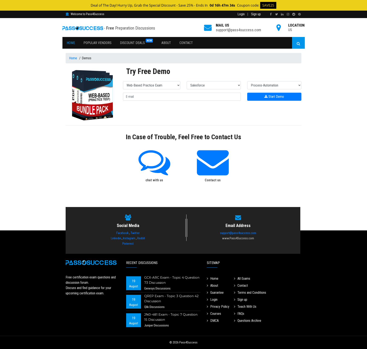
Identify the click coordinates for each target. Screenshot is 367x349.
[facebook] (271, 14)
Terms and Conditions (251, 293)
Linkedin (116, 238)
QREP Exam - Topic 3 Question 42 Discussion (171, 298)
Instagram (129, 238)
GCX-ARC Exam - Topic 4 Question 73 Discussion (171, 280)
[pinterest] (299, 14)
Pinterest (128, 243)
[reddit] (294, 14)
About (166, 43)
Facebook (122, 233)
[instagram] (288, 14)
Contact (186, 43)
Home (71, 43)
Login (241, 14)
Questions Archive (249, 321)
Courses (215, 314)
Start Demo (276, 97)
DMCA (214, 321)
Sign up (256, 14)
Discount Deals (136, 42)
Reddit (141, 238)
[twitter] (276, 14)
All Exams (243, 279)
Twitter (135, 233)
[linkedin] (282, 14)
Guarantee (217, 293)
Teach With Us (246, 307)
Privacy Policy (219, 307)
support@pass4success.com (238, 30)
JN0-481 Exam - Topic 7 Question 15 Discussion (171, 317)
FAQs (240, 314)
